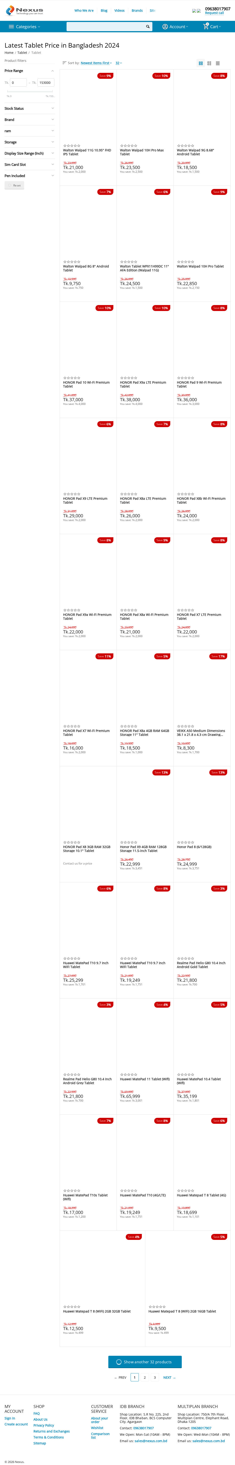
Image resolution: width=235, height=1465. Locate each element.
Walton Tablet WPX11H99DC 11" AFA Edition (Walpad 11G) (144, 268)
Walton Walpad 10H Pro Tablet (200, 266)
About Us (41, 1419)
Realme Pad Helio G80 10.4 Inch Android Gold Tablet (201, 964)
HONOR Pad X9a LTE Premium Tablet (143, 384)
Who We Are (84, 10)
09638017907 (217, 8)
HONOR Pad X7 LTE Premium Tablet (199, 616)
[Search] (147, 26)
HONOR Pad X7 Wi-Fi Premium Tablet (86, 732)
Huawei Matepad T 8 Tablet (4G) (201, 1195)
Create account (16, 1424)
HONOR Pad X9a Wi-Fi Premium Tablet (87, 616)
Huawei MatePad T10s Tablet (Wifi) (85, 1197)
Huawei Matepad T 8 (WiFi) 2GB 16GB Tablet (182, 1311)
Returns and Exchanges (52, 1431)
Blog (104, 10)
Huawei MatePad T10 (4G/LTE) (143, 1195)
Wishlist (97, 1428)
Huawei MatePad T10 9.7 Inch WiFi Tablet (86, 964)
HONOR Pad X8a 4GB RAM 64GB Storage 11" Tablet (144, 732)
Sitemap (156, 10)
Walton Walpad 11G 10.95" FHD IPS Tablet (87, 152)
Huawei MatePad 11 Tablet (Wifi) (145, 1079)
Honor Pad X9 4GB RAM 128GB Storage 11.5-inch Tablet (143, 848)
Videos (120, 10)
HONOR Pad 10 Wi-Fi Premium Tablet (86, 384)
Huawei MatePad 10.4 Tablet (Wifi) (199, 1081)
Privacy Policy (44, 1425)
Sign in (10, 1418)
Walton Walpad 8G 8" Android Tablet (86, 268)
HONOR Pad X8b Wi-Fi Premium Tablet (201, 500)
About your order (99, 1420)
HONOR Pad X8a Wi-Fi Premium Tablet (144, 616)
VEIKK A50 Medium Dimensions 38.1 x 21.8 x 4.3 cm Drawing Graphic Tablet (201, 732)
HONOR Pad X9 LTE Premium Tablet (85, 500)
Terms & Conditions (49, 1437)
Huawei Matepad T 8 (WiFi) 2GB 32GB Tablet (97, 1311)
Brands (137, 10)
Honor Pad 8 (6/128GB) (194, 847)
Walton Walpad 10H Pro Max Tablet (142, 152)
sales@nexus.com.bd (151, 1441)
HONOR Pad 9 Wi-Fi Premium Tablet (199, 384)
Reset (17, 185)
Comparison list (100, 1436)
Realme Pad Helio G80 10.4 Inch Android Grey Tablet (87, 1081)
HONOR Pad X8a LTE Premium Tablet (143, 500)
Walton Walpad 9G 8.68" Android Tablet (195, 152)
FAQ (37, 1413)
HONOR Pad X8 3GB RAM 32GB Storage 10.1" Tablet (86, 848)
